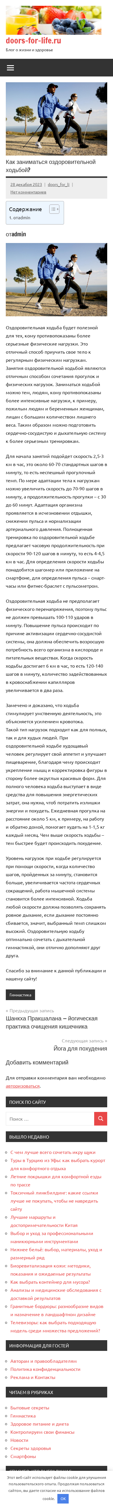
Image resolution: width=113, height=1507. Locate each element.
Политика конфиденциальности (45, 1369)
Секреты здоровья (30, 1448)
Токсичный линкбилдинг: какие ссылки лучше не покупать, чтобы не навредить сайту (54, 1201)
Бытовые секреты (29, 1407)
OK (63, 1498)
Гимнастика (20, 994)
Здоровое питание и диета (39, 1423)
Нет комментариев (28, 191)
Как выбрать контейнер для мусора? (50, 1282)
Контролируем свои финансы (42, 1432)
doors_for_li (59, 184)
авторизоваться (23, 1085)
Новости (19, 1440)
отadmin (21, 217)
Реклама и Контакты (32, 1377)
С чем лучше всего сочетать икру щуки (53, 1152)
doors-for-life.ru (33, 40)
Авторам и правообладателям (43, 1361)
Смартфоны (23, 1456)
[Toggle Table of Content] (51, 209)
